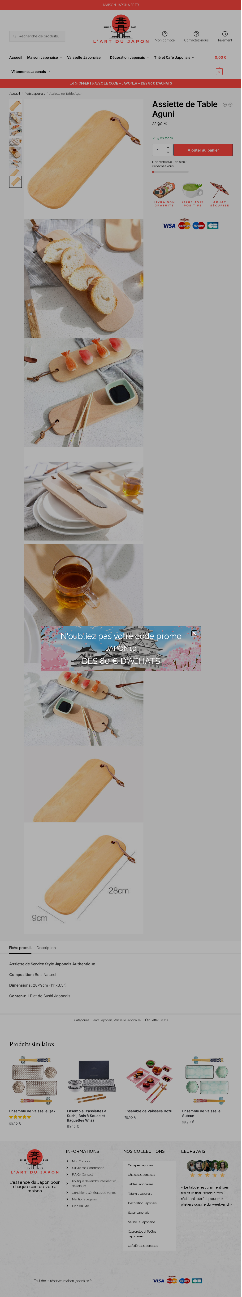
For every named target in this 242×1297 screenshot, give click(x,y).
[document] (121, 648)
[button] (194, 633)
